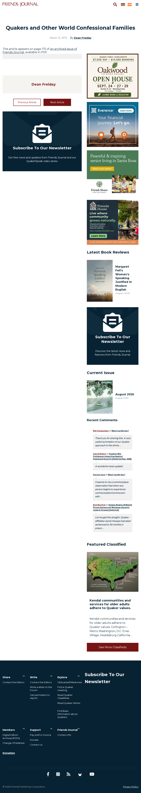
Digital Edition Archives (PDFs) (11, 736)
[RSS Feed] (68, 774)
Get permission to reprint (40, 696)
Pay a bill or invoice (40, 735)
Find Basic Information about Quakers (67, 714)
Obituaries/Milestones (69, 682)
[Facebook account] (48, 774)
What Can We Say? (120, 430)
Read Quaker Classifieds (65, 696)
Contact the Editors (13, 682)
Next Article (57, 102)
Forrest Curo (99, 474)
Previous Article (27, 102)
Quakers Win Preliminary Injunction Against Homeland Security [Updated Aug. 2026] (112, 456)
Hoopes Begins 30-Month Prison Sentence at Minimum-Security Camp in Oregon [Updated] (112, 507)
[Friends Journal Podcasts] (58, 774)
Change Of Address (13, 743)
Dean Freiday (82, 37)
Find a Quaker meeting (65, 689)
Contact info (64, 735)
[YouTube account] (92, 774)
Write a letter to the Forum (41, 689)
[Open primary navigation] (136, 4)
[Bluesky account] (80, 774)
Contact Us (36, 744)
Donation (9, 753)
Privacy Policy (130, 786)
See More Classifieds (112, 647)
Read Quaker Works (68, 703)
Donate (34, 739)
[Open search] (115, 4)
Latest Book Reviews (108, 252)
